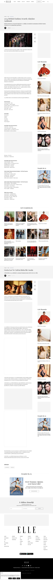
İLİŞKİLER (32, 1)
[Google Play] (30, 554)
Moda (8, 16)
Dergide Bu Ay (45, 549)
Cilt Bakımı (21, 541)
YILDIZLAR (29, 536)
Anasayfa (5, 16)
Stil (4, 541)
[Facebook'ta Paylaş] (34, 34)
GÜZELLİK (18, 1)
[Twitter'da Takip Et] (24, 565)
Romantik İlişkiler (38, 539)
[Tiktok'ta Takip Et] (30, 565)
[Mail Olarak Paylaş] (34, 41)
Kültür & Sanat (45, 539)
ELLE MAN (23, 1)
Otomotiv (45, 544)
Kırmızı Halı (29, 544)
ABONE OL (39, 1)
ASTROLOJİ (28, 1)
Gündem (29, 541)
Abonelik (20, 570)
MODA (15, 1)
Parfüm (21, 544)
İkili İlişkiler (37, 541)
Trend (5, 539)
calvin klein (7, 467)
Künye (23, 570)
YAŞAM (45, 536)
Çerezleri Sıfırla (32, 570)
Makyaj (21, 539)
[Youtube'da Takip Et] (28, 565)
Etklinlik (13, 536)
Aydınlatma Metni (27, 570)
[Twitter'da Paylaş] (34, 38)
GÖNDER (39, 508)
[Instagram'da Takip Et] (26, 565)
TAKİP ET (43, 1)
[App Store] (23, 554)
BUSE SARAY (9, 275)
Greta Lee (12, 467)
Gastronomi (45, 541)
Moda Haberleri (12, 16)
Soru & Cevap (45, 546)
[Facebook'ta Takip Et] (22, 565)
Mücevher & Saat (6, 546)
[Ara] (48, 1)
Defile (5, 544)
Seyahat (45, 547)
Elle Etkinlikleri (14, 539)
